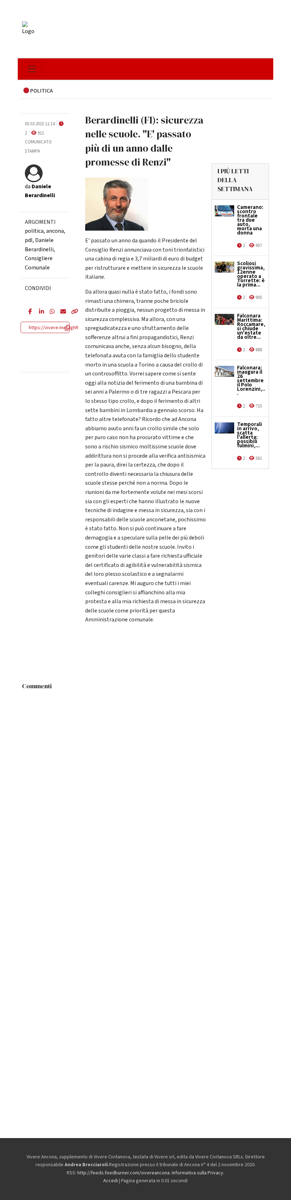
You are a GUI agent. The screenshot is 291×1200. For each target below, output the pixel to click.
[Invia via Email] (60, 312)
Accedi (110, 1180)
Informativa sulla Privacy (197, 1173)
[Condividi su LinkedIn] (39, 312)
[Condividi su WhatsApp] (49, 312)
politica (34, 231)
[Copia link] (71, 312)
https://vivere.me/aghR (53, 327)
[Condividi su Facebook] (28, 312)
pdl (29, 240)
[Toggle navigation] (32, 69)
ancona (55, 231)
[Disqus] (145, 782)
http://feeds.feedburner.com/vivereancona (123, 1173)
